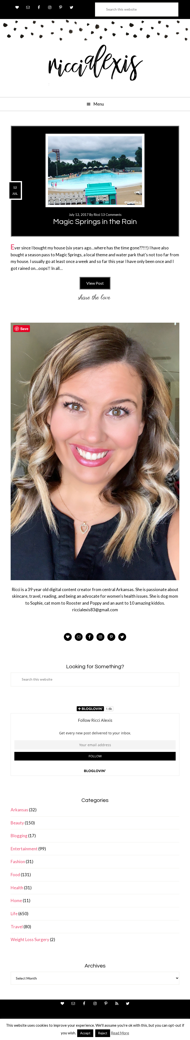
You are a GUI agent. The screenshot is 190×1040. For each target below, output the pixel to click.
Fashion (18, 861)
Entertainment (24, 848)
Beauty (17, 822)
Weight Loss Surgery (30, 939)
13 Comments (111, 215)
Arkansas (19, 809)
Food (15, 874)
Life (14, 913)
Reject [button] (102, 1033)
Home (16, 900)
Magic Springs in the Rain (95, 221)
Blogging (19, 835)
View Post (95, 283)
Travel (17, 926)
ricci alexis (95, 67)
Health (17, 887)
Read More (120, 1033)
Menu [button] (99, 104)
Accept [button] (85, 1033)
